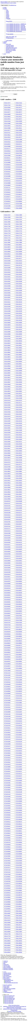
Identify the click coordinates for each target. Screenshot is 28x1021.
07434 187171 (19, 336)
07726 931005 (7, 737)
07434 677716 (7, 627)
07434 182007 (7, 297)
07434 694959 (7, 647)
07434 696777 (19, 160)
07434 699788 (19, 659)
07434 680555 (19, 155)
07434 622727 (19, 512)
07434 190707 (19, 393)
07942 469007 (19, 929)
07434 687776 (19, 638)
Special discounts (7, 979)
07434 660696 (19, 583)
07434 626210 (19, 517)
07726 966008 (19, 819)
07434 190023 (19, 379)
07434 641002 (7, 542)
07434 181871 (7, 290)
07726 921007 (19, 711)
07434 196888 (19, 130)
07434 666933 (7, 613)
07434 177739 (19, 233)
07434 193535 (19, 432)
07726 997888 (19, 205)
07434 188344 (19, 340)
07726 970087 (19, 865)
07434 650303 (19, 563)
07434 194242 (19, 434)
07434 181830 (19, 274)
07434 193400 (19, 430)
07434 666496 (19, 604)
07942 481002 (19, 940)
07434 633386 (7, 533)
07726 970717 (7, 867)
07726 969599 (7, 844)
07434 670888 (19, 150)
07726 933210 (19, 743)
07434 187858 (7, 338)
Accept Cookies (12, 2)
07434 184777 (7, 112)
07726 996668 (19, 876)
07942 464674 (19, 927)
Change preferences (5, 2)
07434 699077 (19, 656)
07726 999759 (19, 892)
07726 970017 (19, 856)
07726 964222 (7, 192)
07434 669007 (7, 615)
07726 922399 (7, 716)
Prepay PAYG (9, 21)
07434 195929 (7, 446)
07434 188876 (7, 356)
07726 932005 (7, 741)
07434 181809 (7, 267)
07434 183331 (19, 306)
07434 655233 (7, 569)
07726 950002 (7, 787)
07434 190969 (7, 395)
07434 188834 (7, 350)
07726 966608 (19, 828)
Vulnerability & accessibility (9, 988)
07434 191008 (19, 398)
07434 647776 (7, 558)
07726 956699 (19, 798)
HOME (5, 7)
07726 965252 (7, 817)
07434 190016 (19, 377)
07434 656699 (19, 576)
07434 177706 (7, 230)
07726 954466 (7, 796)
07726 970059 (19, 862)
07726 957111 (7, 187)
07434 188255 (7, 340)
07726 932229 (19, 741)
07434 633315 (7, 530)
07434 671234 (7, 620)
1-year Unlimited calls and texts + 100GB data (16, 28)
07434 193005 (19, 427)
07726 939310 (7, 757)
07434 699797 (7, 661)
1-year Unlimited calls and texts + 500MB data (16, 24)
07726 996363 (19, 874)
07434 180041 (19, 244)
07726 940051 (7, 769)
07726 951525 (7, 794)
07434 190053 (19, 386)
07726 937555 (19, 180)
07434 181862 (19, 285)
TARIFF (5, 41)
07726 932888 (7, 176)
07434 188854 (19, 354)
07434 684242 (7, 633)
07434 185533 (19, 329)
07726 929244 (19, 727)
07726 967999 (19, 199)
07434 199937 (19, 494)
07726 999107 (7, 885)
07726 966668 (19, 835)
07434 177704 (19, 228)
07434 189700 (7, 361)
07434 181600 (7, 260)
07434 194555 (7, 125)
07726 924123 (7, 721)
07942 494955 (19, 947)
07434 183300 (7, 306)
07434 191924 (19, 407)
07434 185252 (19, 324)
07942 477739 (7, 936)
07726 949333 (19, 185)
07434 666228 (7, 599)
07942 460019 (7, 924)
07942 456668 (7, 922)
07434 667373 (19, 613)
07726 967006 (7, 840)
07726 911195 (19, 693)
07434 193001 (7, 427)
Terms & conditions (7, 985)
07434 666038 (19, 592)
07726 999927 (19, 906)
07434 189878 (7, 363)
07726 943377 (19, 775)
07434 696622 (7, 650)
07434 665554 (7, 588)
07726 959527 (19, 803)
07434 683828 (19, 631)
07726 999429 (7, 888)
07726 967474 (7, 842)
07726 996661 (7, 876)
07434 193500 (7, 432)
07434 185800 (7, 331)
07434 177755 (7, 237)
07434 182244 (19, 301)
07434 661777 (7, 148)
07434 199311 (7, 480)
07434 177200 (7, 226)
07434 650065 (7, 563)
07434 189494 (7, 359)
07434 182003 (7, 295)
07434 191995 (19, 418)
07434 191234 (7, 400)
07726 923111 (19, 169)
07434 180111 (19, 105)
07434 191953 (7, 414)
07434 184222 (7, 109)
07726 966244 (7, 824)
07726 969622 (7, 846)
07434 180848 (19, 253)
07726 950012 (19, 787)
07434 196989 (19, 457)
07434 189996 (19, 370)
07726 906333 (7, 164)
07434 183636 (19, 315)
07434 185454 (7, 329)
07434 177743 (7, 235)
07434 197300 (19, 459)
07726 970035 (7, 860)
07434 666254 (19, 599)
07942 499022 (19, 949)
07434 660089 (7, 583)
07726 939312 (19, 757)
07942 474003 (19, 931)
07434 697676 (19, 652)
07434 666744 (7, 611)
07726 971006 (19, 867)
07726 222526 (19, 677)
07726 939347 (19, 762)
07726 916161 (19, 700)
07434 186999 (7, 114)
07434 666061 (19, 595)
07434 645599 (19, 546)
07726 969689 (19, 849)
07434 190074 (7, 391)
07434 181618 (19, 263)
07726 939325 (7, 759)
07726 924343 (19, 721)
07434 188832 (19, 347)
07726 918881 (19, 702)
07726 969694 (7, 851)
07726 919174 (19, 707)
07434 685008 (7, 636)
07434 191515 (19, 400)
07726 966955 (19, 837)
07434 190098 (7, 393)
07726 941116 (7, 773)
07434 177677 (7, 228)
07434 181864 (7, 288)
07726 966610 (7, 830)
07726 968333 (7, 201)
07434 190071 (19, 388)
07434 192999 (19, 121)
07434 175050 (19, 217)
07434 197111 (7, 132)
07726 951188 (19, 791)
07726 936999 (19, 178)
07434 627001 (7, 521)
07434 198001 (19, 466)
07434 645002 (7, 546)
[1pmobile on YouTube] (8, 999)
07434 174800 (19, 214)
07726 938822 (19, 753)
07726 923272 (19, 716)
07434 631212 (19, 526)
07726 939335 (19, 759)
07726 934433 (19, 748)
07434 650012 (19, 560)
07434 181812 (7, 269)
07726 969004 (19, 842)
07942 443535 (7, 911)
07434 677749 (19, 627)
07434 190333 (7, 118)
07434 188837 (19, 350)
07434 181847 (7, 281)
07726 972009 (19, 869)
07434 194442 (19, 437)
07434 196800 (7, 455)
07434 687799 (7, 640)
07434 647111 (19, 144)
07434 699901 (19, 661)
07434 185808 (19, 331)
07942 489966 (19, 945)
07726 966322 (19, 824)
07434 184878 (7, 324)
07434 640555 (7, 144)
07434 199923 (19, 489)
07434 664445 (19, 585)
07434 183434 (7, 313)
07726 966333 (19, 194)
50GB (7, 12)
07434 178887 (7, 242)
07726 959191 (7, 803)
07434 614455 (19, 503)
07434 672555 (7, 153)
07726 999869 (7, 901)
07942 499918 (7, 952)
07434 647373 (19, 556)
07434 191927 (7, 409)
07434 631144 (7, 526)
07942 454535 (7, 920)
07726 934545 (7, 750)
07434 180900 (7, 256)
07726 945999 (19, 183)
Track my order (6, 965)
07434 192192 (19, 421)
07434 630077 (19, 524)
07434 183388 (7, 311)
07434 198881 (19, 471)
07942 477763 (19, 936)
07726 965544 (19, 817)
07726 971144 (7, 869)
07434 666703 (7, 608)
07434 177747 (19, 235)
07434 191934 (19, 409)
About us (5, 962)
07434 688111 (19, 157)
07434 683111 (7, 157)
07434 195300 (19, 443)
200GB (7, 17)
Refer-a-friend (6, 977)
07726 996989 (19, 879)
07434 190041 (19, 384)
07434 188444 (7, 116)
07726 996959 (7, 879)
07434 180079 (7, 247)
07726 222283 (7, 675)
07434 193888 (7, 123)
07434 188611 (19, 345)
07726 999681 (19, 890)
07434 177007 (7, 224)
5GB (7, 10)
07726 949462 (19, 785)
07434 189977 (19, 366)
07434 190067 (7, 388)
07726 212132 (19, 670)
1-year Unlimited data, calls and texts (14, 31)
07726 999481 (19, 888)
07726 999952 (7, 908)
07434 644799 (19, 544)
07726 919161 (7, 707)
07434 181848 (19, 281)
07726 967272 (19, 840)
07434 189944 (7, 366)
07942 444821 (7, 915)
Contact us (5, 961)
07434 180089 (7, 249)
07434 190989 (19, 395)
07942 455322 (19, 920)
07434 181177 (19, 258)
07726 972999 (7, 205)
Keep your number (7, 976)
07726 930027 (19, 732)
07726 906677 (19, 686)
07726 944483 (19, 780)
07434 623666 (19, 141)
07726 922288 (19, 714)
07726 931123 (19, 737)
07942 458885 (19, 922)
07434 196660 (19, 448)
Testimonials (6, 964)
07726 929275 (19, 730)
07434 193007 (7, 430)
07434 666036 (7, 592)
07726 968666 (19, 201)
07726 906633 (7, 686)
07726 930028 (7, 734)
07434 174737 (7, 214)
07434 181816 (7, 272)
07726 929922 (7, 732)
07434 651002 (7, 565)
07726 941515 (19, 773)
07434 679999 (7, 155)
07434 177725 (19, 230)
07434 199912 (7, 489)
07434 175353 (7, 219)
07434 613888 (19, 139)
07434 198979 (7, 473)
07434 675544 (7, 624)
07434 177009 (19, 224)
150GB (7, 16)
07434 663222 (19, 148)
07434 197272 (7, 459)
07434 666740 (19, 608)
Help (4, 963)
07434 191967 (19, 414)
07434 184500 (7, 320)
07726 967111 (19, 196)
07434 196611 (7, 448)
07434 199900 (7, 487)
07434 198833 (7, 471)
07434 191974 (7, 416)
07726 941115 (19, 771)
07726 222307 (19, 675)
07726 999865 (19, 899)
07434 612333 (7, 139)
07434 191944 (7, 411)
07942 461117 (19, 924)
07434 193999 (19, 123)
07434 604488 (19, 501)
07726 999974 (19, 908)
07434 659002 (19, 579)
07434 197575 (7, 464)
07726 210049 (7, 670)
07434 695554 (19, 647)
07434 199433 (19, 480)
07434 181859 (19, 283)
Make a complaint (7, 989)
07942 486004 (19, 943)
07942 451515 (7, 917)
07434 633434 (7, 535)
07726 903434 (19, 682)
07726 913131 (19, 698)
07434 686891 (19, 636)
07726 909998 (7, 693)
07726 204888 (7, 162)
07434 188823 (7, 347)
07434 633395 (19, 533)
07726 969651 (19, 846)
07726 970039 (19, 860)
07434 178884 (19, 240)
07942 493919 (7, 947)
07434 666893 (19, 611)
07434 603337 (7, 501)
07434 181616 (7, 263)
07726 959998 (7, 808)
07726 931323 (7, 739)
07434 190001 (19, 372)
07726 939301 (19, 755)
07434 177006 (19, 221)
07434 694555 (7, 160)
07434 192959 (19, 425)
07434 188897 (19, 356)
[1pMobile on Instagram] (9, 998)
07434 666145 (7, 597)
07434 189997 (7, 372)
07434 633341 (19, 530)
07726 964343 (7, 812)
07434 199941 (19, 496)
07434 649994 (7, 560)
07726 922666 (7, 169)
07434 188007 (19, 338)
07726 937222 (7, 180)
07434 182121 (7, 299)
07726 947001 (7, 782)
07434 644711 (7, 544)
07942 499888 (19, 208)
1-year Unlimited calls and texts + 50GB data (15, 27)
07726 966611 (19, 830)
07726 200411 (19, 666)
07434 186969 (19, 334)
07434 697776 (7, 654)
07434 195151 (19, 441)
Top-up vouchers (9, 33)
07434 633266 (19, 528)
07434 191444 (7, 121)
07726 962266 (19, 808)
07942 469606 (7, 931)
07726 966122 (7, 821)
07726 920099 (7, 711)
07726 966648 (19, 833)
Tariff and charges (10, 46)
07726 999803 (7, 897)
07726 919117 (7, 704)
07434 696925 (7, 652)
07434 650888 (7, 146)
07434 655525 (19, 572)
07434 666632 (19, 606)
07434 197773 (19, 464)
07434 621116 (19, 510)
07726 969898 (7, 853)
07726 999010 (19, 883)
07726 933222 (19, 176)
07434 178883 (7, 240)
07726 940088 (19, 769)
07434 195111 (19, 125)
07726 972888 (19, 203)
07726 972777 (7, 203)
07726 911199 (7, 695)
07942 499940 (19, 952)
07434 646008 (7, 549)
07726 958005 (7, 801)
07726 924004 (19, 718)
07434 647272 (7, 556)
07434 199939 (7, 496)
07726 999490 (7, 890)
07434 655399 (7, 572)
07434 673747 (7, 622)
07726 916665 (7, 702)
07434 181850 (7, 283)
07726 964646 (7, 814)
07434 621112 (7, 510)
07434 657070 (7, 579)
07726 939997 (19, 766)
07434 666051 (7, 595)
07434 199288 (7, 478)
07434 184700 (19, 320)
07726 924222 (7, 171)
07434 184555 (19, 109)
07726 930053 (19, 734)
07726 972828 (7, 874)
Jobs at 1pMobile (7, 967)
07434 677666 (19, 153)
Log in (4, 971)
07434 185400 (19, 327)
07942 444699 (19, 913)
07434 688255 (19, 640)
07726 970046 (7, 862)
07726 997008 (19, 881)
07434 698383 (7, 656)
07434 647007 (19, 553)
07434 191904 (19, 405)
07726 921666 (19, 166)
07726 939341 (7, 762)
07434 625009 (7, 517)
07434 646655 (19, 551)
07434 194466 (19, 439)
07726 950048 (19, 789)
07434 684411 (19, 633)
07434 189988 (7, 368)
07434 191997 (7, 421)
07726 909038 (19, 688)
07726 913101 (7, 698)
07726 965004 (19, 814)
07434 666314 (19, 601)
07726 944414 (7, 778)
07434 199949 (7, 498)
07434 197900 (7, 466)
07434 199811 (7, 485)
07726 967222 (7, 199)
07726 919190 (7, 709)
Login (4, 53)
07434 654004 (7, 567)
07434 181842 (7, 279)
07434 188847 (7, 354)
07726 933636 (7, 748)
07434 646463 (7, 551)
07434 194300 (7, 437)
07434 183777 (19, 107)
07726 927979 (7, 725)
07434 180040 (7, 244)
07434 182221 (7, 301)
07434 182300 (7, 304)
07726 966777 (7, 196)
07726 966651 (7, 835)
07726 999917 (19, 904)
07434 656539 (19, 574)
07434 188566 (7, 345)
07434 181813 (19, 269)
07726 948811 (19, 782)
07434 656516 (7, 574)
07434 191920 (7, 407)
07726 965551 (7, 819)
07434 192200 (7, 423)
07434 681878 (7, 631)
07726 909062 (7, 691)
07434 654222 (19, 146)
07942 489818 (7, 945)
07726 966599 (19, 826)
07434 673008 (19, 620)
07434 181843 (19, 279)
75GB (7, 13)
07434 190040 (7, 384)
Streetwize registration (8, 968)
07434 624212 (7, 514)
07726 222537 (7, 679)
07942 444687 (7, 913)
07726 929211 (7, 727)
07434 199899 (19, 485)
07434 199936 (7, 494)
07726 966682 (7, 837)
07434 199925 (19, 492)
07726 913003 (19, 695)
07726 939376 (7, 764)
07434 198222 (7, 134)
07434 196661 (7, 450)
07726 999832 (19, 897)
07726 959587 (19, 805)
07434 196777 (7, 130)
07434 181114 (7, 258)
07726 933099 (7, 743)
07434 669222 (7, 150)
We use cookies (4, 1)
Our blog (8, 52)
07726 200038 (7, 663)
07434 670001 (19, 615)
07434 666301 (7, 601)
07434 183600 (7, 315)
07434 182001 (19, 292)
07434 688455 (7, 643)
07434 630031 (7, 524)
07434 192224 (7, 425)
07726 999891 (19, 901)
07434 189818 (19, 361)
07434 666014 (7, 590)
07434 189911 (19, 363)
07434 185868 (7, 334)
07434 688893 (19, 643)
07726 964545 (19, 812)
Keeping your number (10, 49)
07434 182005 (19, 295)
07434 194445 (7, 439)
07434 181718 (19, 265)
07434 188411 (19, 343)
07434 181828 (19, 272)
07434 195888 (7, 128)
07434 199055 (19, 475)
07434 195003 (7, 441)
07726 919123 (19, 704)
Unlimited (8, 18)
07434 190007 (7, 375)
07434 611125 (7, 503)
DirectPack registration (8, 969)
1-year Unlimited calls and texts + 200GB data (16, 30)
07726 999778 (19, 895)
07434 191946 (19, 411)
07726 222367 (7, 677)
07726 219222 (19, 162)
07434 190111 (19, 116)
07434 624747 (19, 514)
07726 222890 (19, 679)
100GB (7, 14)
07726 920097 (19, 709)
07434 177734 (7, 233)
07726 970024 (19, 858)
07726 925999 (19, 171)
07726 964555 (7, 194)
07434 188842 (7, 352)
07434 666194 (19, 597)
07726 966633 (7, 833)
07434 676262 (19, 624)
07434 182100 (19, 297)
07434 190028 (19, 382)
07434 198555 (19, 134)
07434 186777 (19, 112)
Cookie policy (6, 987)
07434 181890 (19, 290)
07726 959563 (7, 805)
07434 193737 (7, 434)
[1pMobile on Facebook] (9, 995)
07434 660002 (19, 581)
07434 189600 (19, 359)
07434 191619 (7, 402)
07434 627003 (19, 521)
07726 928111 (7, 173)
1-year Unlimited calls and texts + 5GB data (15, 25)
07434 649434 (19, 558)
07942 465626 (7, 929)
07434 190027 (7, 382)
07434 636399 (7, 537)
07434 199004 (19, 473)
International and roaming (11, 47)
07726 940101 (7, 771)
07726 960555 (19, 189)
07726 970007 (7, 856)
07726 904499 (7, 684)
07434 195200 (7, 443)
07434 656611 (7, 576)
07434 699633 (7, 659)
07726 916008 (7, 700)
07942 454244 (19, 917)
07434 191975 (19, 416)
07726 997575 (7, 883)
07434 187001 (7, 336)
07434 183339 (19, 308)
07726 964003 (7, 810)
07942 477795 (7, 938)
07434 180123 (7, 253)
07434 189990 (19, 368)
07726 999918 (7, 906)
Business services (9, 37)
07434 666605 (7, 606)
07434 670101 (19, 617)
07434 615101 (7, 505)
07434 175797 (19, 219)
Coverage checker (10, 45)
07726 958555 (7, 189)
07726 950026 (7, 789)
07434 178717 (19, 237)
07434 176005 (7, 221)
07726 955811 (19, 796)
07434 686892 (7, 638)
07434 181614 (19, 260)
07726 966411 (7, 826)
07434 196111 (19, 128)
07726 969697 (19, 851)
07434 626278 (19, 519)
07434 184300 (7, 317)
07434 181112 (19, 256)
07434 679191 (7, 629)
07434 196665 (7, 453)
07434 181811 (19, 267)
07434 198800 (19, 469)
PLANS (5, 8)
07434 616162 (19, 505)
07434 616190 (7, 508)
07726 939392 (19, 764)
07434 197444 (19, 132)
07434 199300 (19, 478)
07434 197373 (7, 462)
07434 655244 (19, 569)
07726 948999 (7, 185)
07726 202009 (7, 668)
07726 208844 (19, 668)
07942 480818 (7, 940)
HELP (4, 43)
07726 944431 (19, 778)
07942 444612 (19, 911)
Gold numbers (9, 40)
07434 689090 (7, 645)
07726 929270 (7, 730)
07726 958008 (19, 801)
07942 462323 (7, 927)
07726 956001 (7, 798)
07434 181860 (7, 285)
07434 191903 (7, 405)
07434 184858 (19, 322)
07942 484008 (7, 943)
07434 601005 (19, 498)
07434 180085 (19, 247)
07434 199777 (19, 137)
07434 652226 (19, 565)
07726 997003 (7, 881)
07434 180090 (19, 249)
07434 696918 (19, 650)
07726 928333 (19, 173)
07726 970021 (7, 858)
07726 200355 (19, 663)
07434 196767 (19, 453)
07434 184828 (7, 322)
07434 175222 (19, 102)
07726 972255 (19, 872)
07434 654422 (19, 567)
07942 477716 (19, 933)
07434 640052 (19, 537)
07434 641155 (19, 542)
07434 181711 (7, 265)
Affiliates (5, 991)
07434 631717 (7, 528)
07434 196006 (19, 446)
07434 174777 (7, 102)
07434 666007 (19, 588)
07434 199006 (7, 475)
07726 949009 (7, 785)
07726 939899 (7, 766)
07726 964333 (19, 192)
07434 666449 (7, 604)
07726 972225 (7, 872)
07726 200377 (7, 666)
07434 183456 (19, 313)
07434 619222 (7, 141)
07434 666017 (19, 590)
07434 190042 (7, 386)
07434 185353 (7, 327)
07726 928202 (19, 725)
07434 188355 (7, 343)
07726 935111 (7, 178)
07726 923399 (7, 718)
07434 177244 (19, 226)
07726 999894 (7, 904)
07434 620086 (19, 508)
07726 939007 (7, 755)
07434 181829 (7, 274)
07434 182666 (7, 107)
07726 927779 (19, 723)
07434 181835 (19, 276)
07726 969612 (19, 844)
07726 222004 (19, 672)
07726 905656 (19, 684)
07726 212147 (7, 672)
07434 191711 (19, 402)
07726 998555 (7, 208)
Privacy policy (6, 986)
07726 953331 (19, 794)
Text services (9, 51)
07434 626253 (7, 519)
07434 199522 (7, 482)
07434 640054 (7, 540)
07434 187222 (19, 114)
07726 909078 (19, 691)
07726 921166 (7, 714)
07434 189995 (7, 370)
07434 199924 (7, 492)
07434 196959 (19, 455)
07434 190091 (19, 391)
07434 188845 (19, 352)
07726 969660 (7, 849)
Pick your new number (11, 50)
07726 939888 (7, 183)
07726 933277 (7, 746)
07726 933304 (19, 746)
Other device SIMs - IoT (11, 36)
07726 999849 (7, 899)
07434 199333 (7, 137)
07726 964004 (19, 810)
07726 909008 (7, 688)
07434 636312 (19, 535)
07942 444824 (19, 915)
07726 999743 (7, 892)
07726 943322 (7, 775)
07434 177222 (7, 105)
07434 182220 (19, 299)
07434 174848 (7, 217)
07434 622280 (7, 512)
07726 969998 (19, 853)
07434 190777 (19, 118)
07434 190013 (7, 377)
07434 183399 (19, 311)
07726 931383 (19, 739)
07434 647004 (7, 553)
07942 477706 (7, 933)
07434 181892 (7, 292)
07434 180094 (7, 251)
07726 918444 (7, 166)
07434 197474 (19, 462)
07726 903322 (7, 682)
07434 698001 (19, 654)
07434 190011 (19, 375)
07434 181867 (19, 288)
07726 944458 (7, 780)
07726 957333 (19, 187)
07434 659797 (7, 581)
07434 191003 (7, 398)
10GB (7, 11)
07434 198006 (7, 469)
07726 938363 (7, 753)
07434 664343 (7, 585)
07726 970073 (7, 865)
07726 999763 (7, 895)
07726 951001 (7, 791)
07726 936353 (19, 750)
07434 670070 (7, 617)
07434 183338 (7, 308)
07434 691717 (19, 645)
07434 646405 (19, 549)
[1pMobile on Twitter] (8, 996)
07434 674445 (19, 622)
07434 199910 (19, 487)
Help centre (8, 44)
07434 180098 (19, 251)
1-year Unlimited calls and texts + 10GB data (15, 26)
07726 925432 (7, 723)
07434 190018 (7, 379)
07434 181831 (7, 276)
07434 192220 (19, 423)
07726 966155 (19, 821)
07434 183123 (19, 304)
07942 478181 (19, 938)
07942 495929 (7, 949)
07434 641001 (19, 540)
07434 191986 (7, 418)
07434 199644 (19, 482)
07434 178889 (19, 242)
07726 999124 (19, 885)
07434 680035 (19, 629)
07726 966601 (7, 828)
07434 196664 (19, 450)
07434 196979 (7, 457)
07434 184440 (19, 317)
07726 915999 (19, 164)
